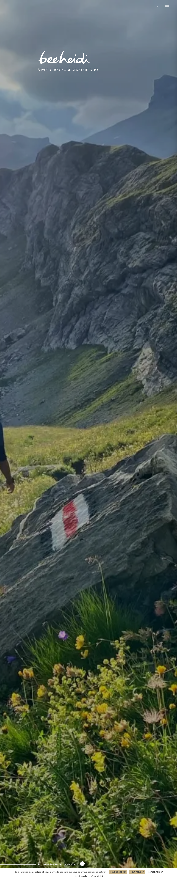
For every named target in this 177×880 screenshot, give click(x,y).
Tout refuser (137, 871)
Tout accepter (118, 871)
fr (157, 6)
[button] (167, 6)
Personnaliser (155, 871)
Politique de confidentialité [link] (89, 876)
